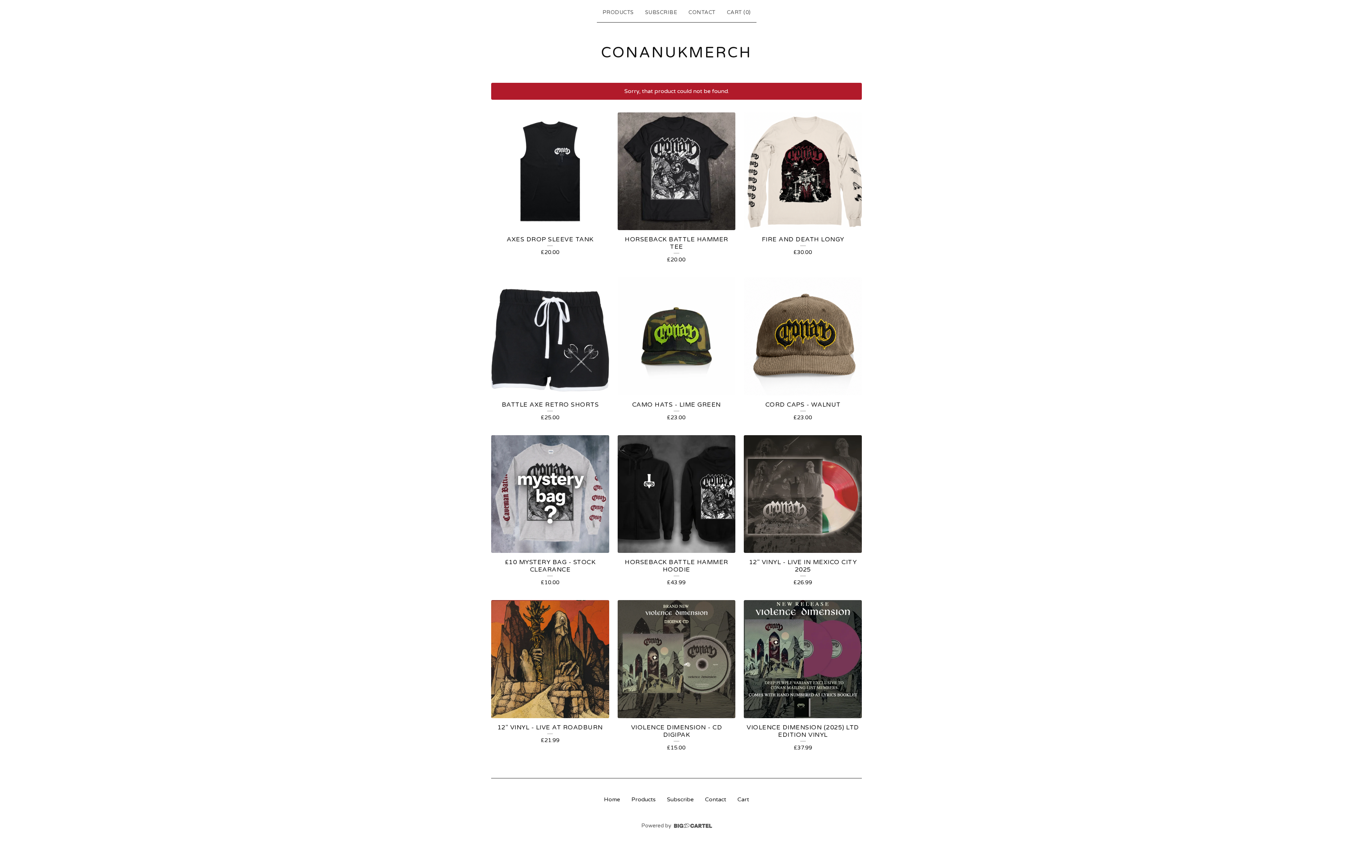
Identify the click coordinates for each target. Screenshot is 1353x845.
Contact (702, 12)
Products (618, 12)
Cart (743, 799)
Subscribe (661, 12)
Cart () (739, 12)
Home (612, 799)
